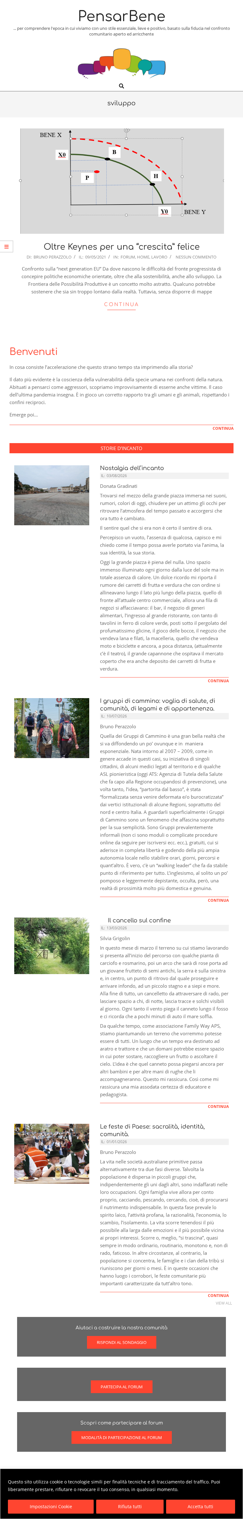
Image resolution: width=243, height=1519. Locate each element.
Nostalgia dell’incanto (132, 468)
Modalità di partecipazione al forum (121, 1437)
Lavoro (159, 257)
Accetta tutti (200, 1506)
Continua (121, 304)
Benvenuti (33, 352)
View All (224, 1303)
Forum (128, 257)
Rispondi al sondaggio (121, 1342)
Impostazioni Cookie (51, 1506)
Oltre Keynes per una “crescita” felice (122, 247)
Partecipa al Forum (122, 1387)
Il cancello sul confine (138, 920)
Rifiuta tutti (130, 1506)
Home (143, 257)
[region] (121, 1494)
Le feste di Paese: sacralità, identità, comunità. (152, 1130)
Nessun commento (196, 257)
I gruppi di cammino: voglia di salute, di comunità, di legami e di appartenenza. (157, 705)
